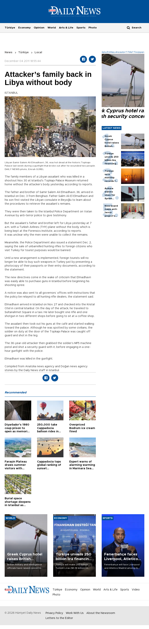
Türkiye (10, 27)
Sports (80, 27)
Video (136, 589)
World (52, 27)
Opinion (39, 27)
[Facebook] (83, 59)
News (8, 52)
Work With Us (75, 613)
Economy (24, 27)
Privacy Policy (54, 613)
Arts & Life (66, 27)
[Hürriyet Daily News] (75, 11)
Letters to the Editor (59, 618)
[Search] (128, 27)
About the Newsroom (100, 613)
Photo (92, 27)
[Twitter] (92, 59)
